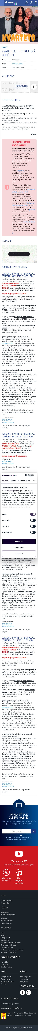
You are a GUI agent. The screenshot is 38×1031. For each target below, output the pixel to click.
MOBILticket (4, 964)
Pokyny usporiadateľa (7, 981)
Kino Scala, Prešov (17, 64)
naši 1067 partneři (12, 491)
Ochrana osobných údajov (8, 945)
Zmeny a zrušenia (6, 977)
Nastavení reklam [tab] (24, 481)
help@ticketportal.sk (7, 921)
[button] (31, 3)
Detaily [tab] (13, 481)
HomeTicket (4, 962)
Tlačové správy (5, 979)
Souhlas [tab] (5, 481)
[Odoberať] (33, 831)
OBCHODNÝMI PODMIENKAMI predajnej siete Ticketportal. (19, 838)
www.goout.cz (24, 981)
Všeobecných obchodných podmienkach (23, 191)
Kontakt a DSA (5, 940)
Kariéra (3, 935)
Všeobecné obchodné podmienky (11, 943)
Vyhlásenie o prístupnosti (8, 952)
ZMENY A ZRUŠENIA (8, 422)
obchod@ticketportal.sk (8, 915)
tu (12, 233)
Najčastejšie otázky (6, 923)
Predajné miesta (5, 938)
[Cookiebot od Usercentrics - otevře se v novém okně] (25, 475)
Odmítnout (19, 554)
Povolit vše (19, 541)
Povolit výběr (19, 547)
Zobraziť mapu (19, 254)
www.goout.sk (24, 979)
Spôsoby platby (5, 903)
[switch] (33, 520)
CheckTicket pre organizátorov (10, 1004)
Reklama (3, 984)
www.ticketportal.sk (29, 222)
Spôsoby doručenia (6, 901)
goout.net (32, 210)
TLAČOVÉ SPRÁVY (7, 420)
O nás (2, 933)
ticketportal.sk (20, 171)
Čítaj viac (34, 134)
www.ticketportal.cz (25, 977)
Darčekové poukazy (6, 967)
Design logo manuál (7, 947)
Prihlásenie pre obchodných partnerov (12, 950)
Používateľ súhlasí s (19, 838)
